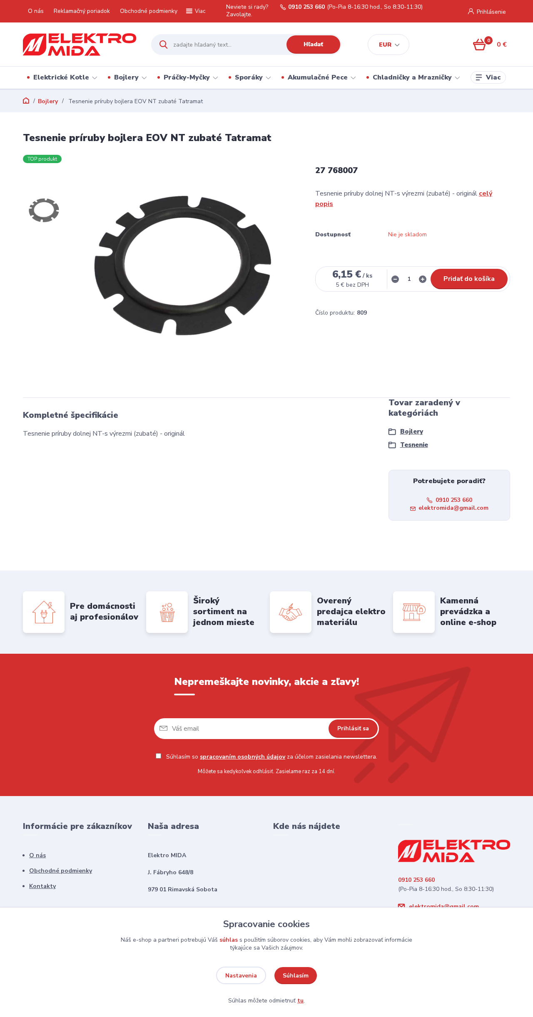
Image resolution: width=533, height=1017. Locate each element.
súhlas (228, 940)
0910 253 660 (306, 7)
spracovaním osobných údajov (242, 757)
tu (300, 1001)
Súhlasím (296, 976)
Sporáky (249, 77)
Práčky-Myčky (187, 77)
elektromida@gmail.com (453, 508)
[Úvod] (80, 44)
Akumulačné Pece (318, 77)
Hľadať (313, 44)
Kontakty (42, 886)
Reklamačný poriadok (82, 11)
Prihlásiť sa (353, 728)
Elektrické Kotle (61, 77)
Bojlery (126, 77)
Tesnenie (414, 445)
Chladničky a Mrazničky (412, 77)
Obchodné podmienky (148, 11)
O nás (36, 11)
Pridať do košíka (469, 278)
